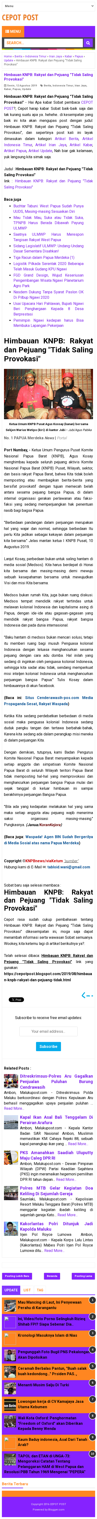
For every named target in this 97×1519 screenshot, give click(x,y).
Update (26, 89)
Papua (16, 89)
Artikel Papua (15, 151)
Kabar (7, 89)
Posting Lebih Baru (17, 1276)
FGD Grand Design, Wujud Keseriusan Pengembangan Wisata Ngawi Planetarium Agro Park (48, 280)
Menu (15, 31)
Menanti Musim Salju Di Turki (43, 1385)
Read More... (14, 1108)
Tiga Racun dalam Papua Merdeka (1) (43, 257)
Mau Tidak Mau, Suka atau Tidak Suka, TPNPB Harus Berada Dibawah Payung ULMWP (48, 222)
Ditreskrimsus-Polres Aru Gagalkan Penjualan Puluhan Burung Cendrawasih (56, 1082)
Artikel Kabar (81, 145)
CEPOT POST (58, 1504)
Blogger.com (56, 1509)
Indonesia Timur (63, 85)
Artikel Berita (66, 139)
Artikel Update (40, 151)
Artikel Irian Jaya (50, 145)
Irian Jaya (80, 85)
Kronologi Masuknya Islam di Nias (47, 1335)
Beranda (52, 1276)
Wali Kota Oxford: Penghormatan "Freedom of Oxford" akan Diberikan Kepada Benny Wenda (50, 1423)
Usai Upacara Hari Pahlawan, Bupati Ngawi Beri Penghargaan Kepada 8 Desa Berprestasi (48, 308)
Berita (47, 85)
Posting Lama (83, 1276)
